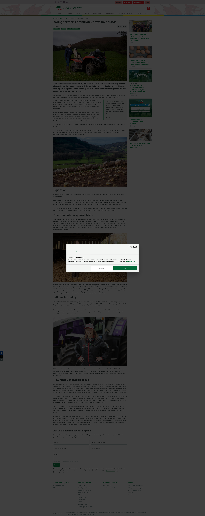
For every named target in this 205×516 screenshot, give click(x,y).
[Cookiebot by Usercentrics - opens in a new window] (130, 247)
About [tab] (126, 252)
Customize (101, 268)
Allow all (125, 268)
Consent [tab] (78, 252)
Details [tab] (103, 252)
